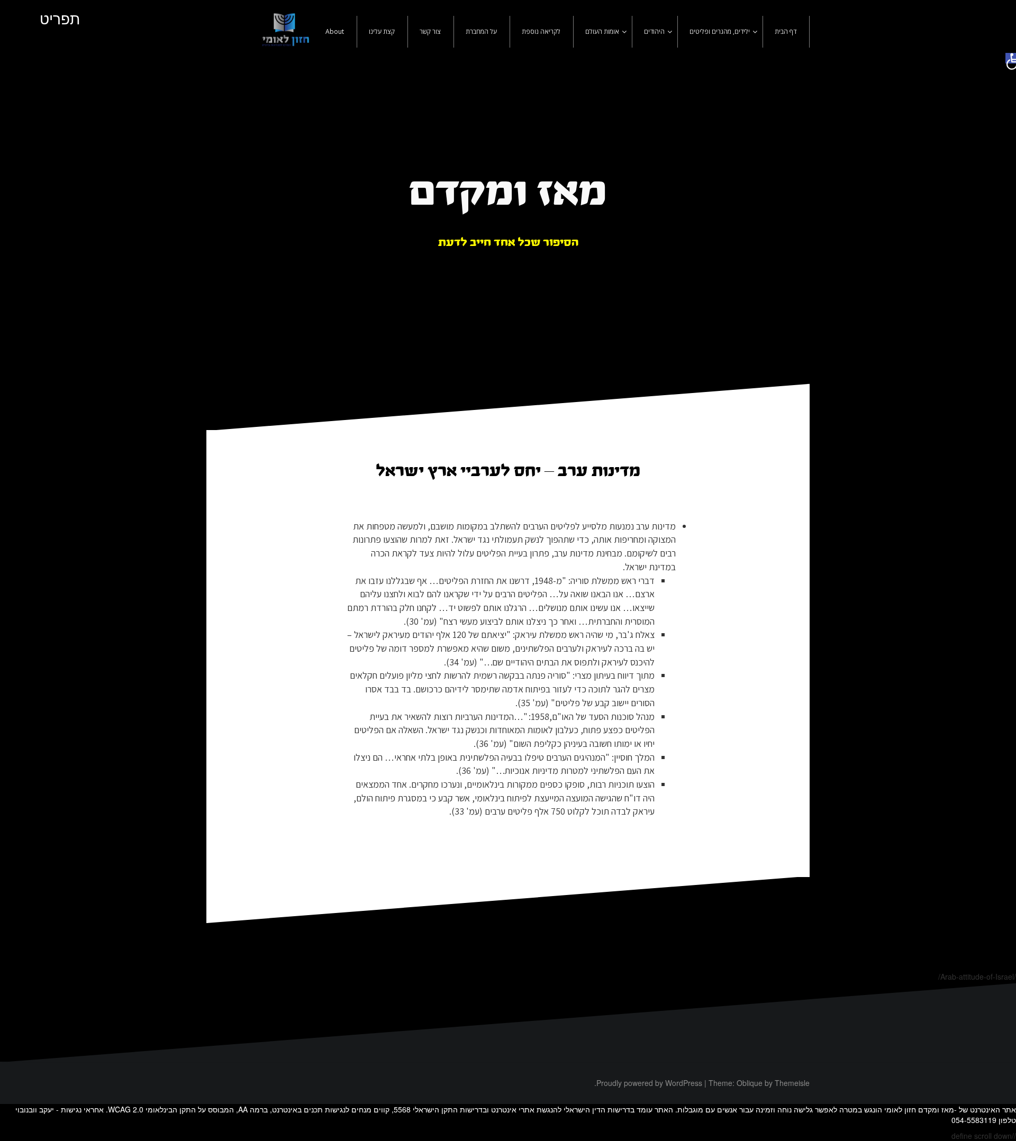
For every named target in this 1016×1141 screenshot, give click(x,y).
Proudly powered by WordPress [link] (649, 1083)
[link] (1010, 58)
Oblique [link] (750, 1083)
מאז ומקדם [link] (508, 193)
